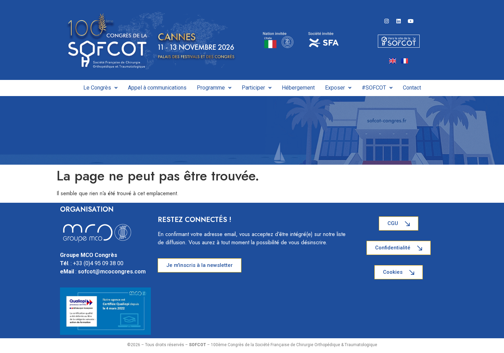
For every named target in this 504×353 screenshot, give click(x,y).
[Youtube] (411, 21)
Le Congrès (97, 87)
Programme (211, 87)
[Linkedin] (399, 21)
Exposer (335, 87)
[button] (100, 88)
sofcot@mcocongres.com (112, 271)
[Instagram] (387, 21)
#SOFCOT (374, 87)
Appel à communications (157, 87)
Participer (253, 87)
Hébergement (298, 87)
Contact (412, 87)
